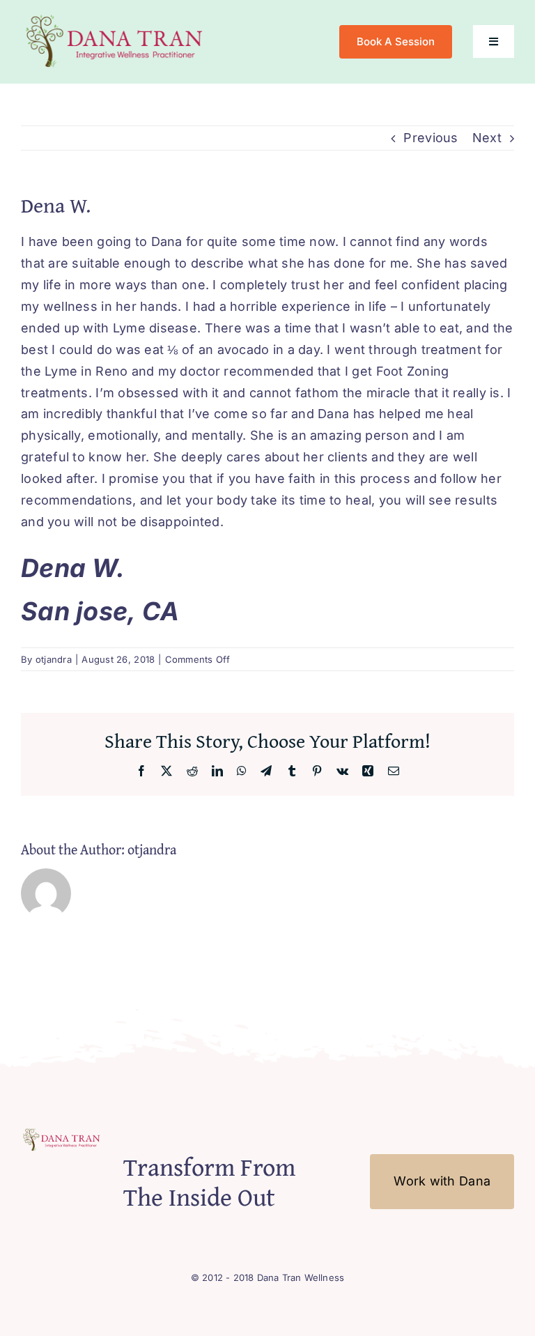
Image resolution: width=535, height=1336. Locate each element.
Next (487, 137)
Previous (430, 137)
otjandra (54, 659)
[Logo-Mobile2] (116, 16)
